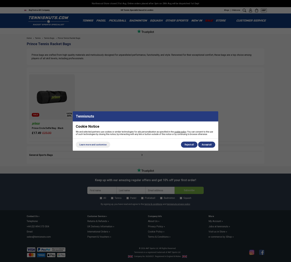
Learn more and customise (93, 144)
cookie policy (180, 132)
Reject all (189, 144)
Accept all (207, 144)
